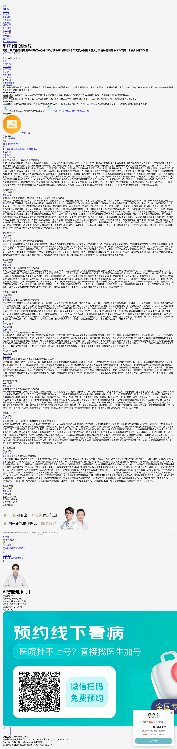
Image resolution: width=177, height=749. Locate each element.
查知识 (6, 14)
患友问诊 (7, 22)
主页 (5, 61)
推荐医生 (7, 69)
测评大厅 (7, 25)
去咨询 (6, 537)
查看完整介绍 (9, 83)
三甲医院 (15, 53)
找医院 (6, 12)
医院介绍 (7, 64)
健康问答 (7, 17)
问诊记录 (7, 75)
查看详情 (7, 195)
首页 (5, 6)
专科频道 (7, 28)
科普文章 (7, 20)
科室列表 (7, 66)
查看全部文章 (9, 157)
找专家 (6, 9)
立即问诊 (154, 741)
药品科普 (7, 31)
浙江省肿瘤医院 (10, 41)
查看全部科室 (9, 138)
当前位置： (8, 33)
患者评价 (7, 72)
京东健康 (7, 36)
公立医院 (7, 53)
